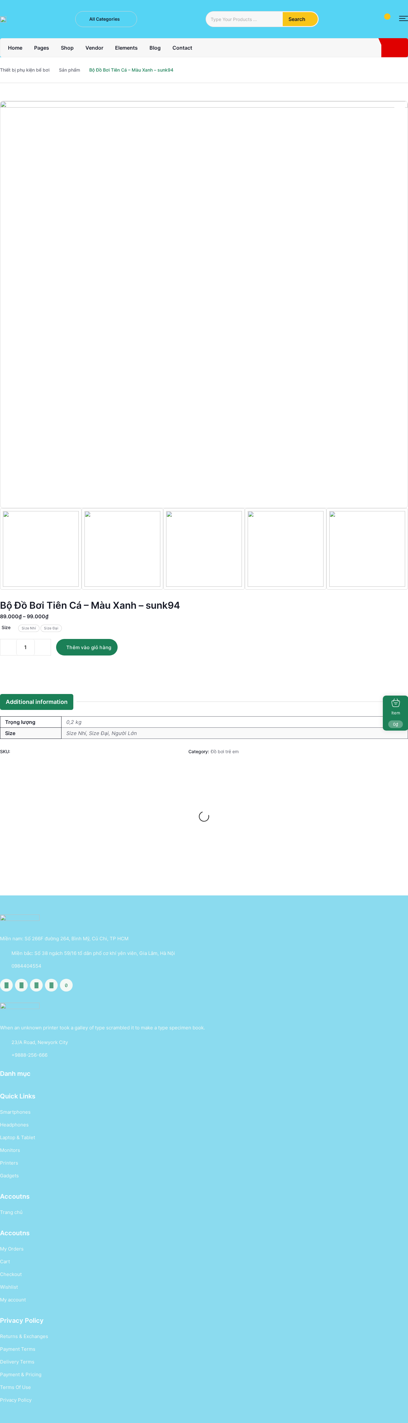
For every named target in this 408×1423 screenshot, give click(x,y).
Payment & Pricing (20, 1374)
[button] (403, 18)
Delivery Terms (17, 1362)
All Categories (104, 19)
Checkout (11, 1274)
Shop (67, 48)
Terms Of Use (15, 1387)
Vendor (94, 48)
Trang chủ (11, 1212)
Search (296, 19)
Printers (9, 1163)
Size (6, 627)
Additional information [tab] (37, 701)
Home (15, 48)
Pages (41, 48)
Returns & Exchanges (24, 1336)
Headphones (14, 1125)
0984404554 (26, 966)
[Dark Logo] (3, 19)
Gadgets (9, 1176)
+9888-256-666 (29, 1055)
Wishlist (9, 1287)
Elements (126, 48)
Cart (5, 1261)
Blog (155, 48)
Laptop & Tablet (17, 1137)
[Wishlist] (78, 793)
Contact (182, 48)
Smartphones (15, 1112)
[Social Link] (6, 985)
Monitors (10, 1150)
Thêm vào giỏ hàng (88, 647)
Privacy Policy (16, 1400)
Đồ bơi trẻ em (225, 751)
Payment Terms (17, 1349)
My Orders (12, 1249)
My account (13, 1300)
